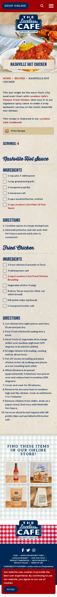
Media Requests (39, 560)
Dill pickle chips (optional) (22, 299)
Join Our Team (38, 558)
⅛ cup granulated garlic (21, 181)
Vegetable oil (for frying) (22, 285)
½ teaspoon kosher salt (21, 305)
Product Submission (19, 560)
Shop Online (15, 5)
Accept (11, 589)
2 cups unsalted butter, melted (25, 198)
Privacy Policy (21, 563)
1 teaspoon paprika (19, 187)
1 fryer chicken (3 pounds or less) (26, 264)
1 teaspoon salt (17, 192)
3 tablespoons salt (18, 270)
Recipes (20, 78)
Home (7, 78)
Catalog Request (20, 558)
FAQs (15, 555)
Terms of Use (37, 563)
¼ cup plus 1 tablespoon (21, 175)
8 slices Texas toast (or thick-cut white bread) (26, 292)
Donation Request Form (32, 555)
